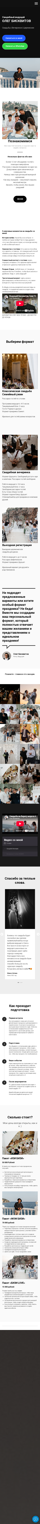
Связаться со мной (14, 38)
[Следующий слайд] (38, 934)
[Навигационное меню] (36, 3)
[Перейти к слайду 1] (18, 982)
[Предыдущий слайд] (2, 934)
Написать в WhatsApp (15, 46)
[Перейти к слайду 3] (21, 982)
